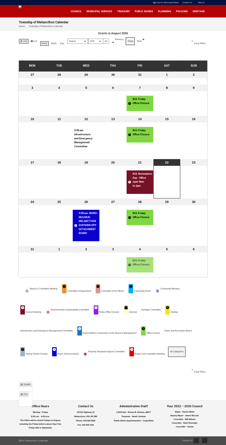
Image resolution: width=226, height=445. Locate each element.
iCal (24, 395)
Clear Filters (200, 43)
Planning (164, 11)
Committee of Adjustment (79, 291)
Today (130, 41)
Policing (182, 11)
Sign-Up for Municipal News (166, 2)
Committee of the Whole (112, 291)
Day (62, 43)
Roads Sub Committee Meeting (150, 354)
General (133, 312)
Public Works (144, 11)
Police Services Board (68, 354)
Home (22, 26)
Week (53, 43)
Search (201, 2)
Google (26, 385)
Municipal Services (99, 11)
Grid (23, 42)
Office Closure (153, 333)
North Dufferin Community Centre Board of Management (109, 333)
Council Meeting (33, 312)
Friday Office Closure (109, 312)
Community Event (142, 291)
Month (44, 43)
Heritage (199, 11)
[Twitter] (196, 440)
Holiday (174, 312)
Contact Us (187, 2)
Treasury (123, 11)
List (34, 42)
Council (76, 11)
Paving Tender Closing (36, 354)
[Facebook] (203, 440)
